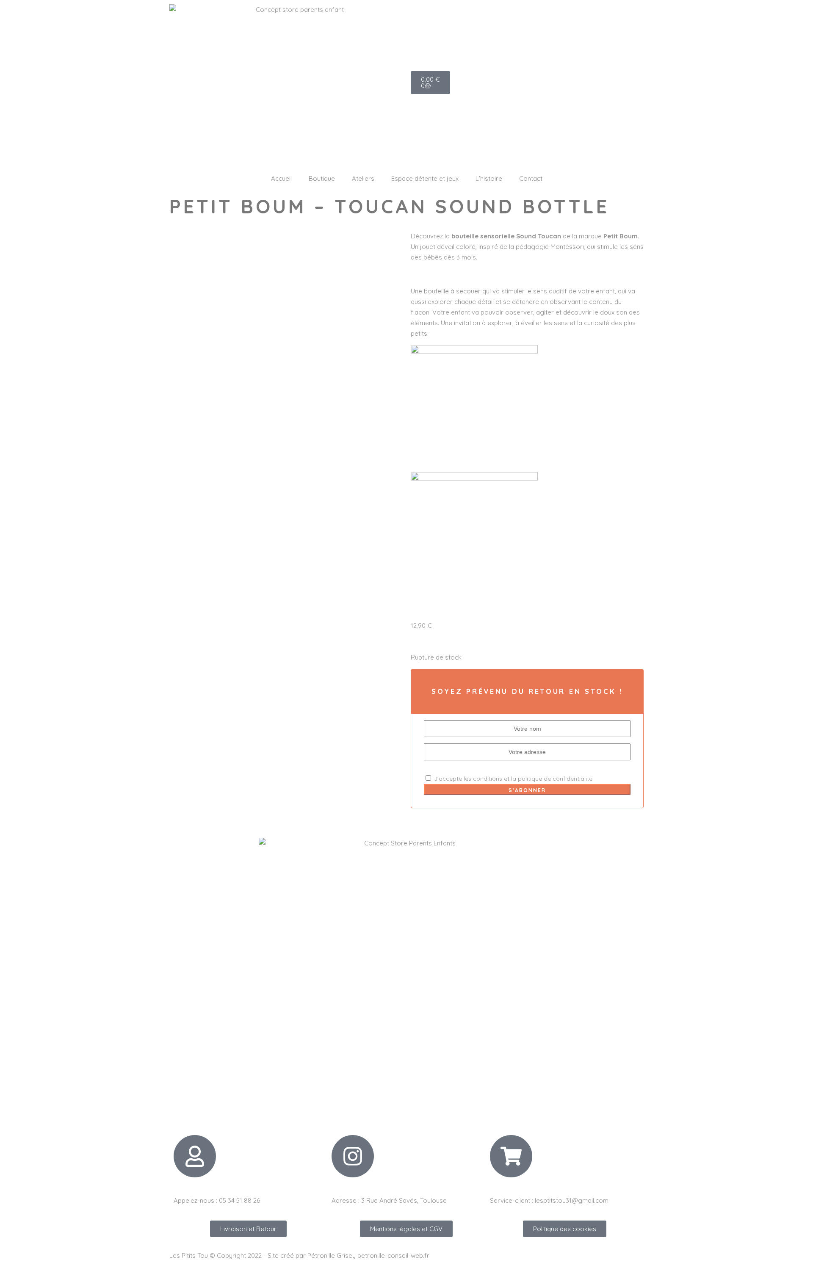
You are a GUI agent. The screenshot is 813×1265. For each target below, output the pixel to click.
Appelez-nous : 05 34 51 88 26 (217, 1200)
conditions (487, 778)
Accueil (281, 178)
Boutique (322, 178)
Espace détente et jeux (425, 178)
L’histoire (489, 178)
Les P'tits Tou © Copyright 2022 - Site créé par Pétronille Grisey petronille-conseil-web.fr (299, 1255)
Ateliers (363, 178)
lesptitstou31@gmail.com (571, 1200)
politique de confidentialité (555, 778)
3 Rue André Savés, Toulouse (404, 1200)
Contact (530, 178)
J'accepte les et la (512, 778)
